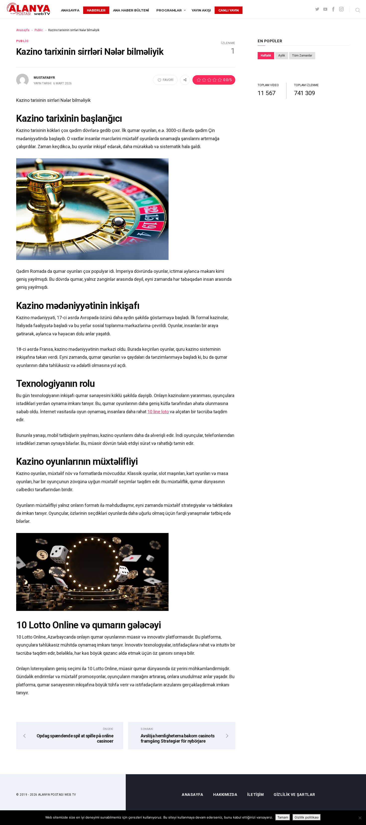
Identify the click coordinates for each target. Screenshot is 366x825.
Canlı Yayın (228, 10)
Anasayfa (70, 10)
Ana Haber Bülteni (131, 10)
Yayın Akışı (201, 10)
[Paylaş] (185, 79)
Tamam (282, 817)
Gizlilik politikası (307, 817)
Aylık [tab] (281, 55)
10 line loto (158, 411)
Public (39, 30)
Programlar (169, 10)
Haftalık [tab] (266, 55)
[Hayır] (359, 817)
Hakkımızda (225, 795)
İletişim (255, 795)
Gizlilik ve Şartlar (294, 795)
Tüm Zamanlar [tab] (302, 55)
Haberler (96, 10)
